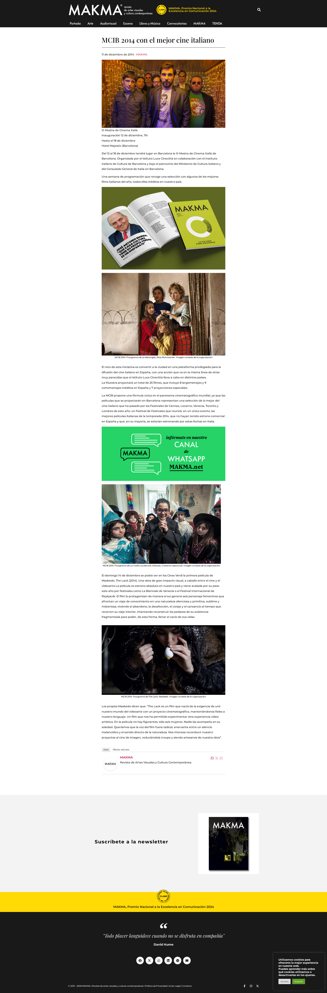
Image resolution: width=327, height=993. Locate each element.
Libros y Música (149, 23)
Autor (106, 749)
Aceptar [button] (298, 981)
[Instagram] (221, 758)
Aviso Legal (174, 986)
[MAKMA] (110, 764)
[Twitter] (217, 758)
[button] (259, 9)
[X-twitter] (257, 986)
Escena (128, 23)
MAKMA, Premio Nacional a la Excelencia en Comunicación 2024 (192, 10)
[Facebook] (212, 758)
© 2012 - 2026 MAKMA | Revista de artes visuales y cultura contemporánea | (106, 986)
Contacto (187, 986)
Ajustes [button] (285, 981)
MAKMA (199, 23)
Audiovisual (108, 23)
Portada (75, 23)
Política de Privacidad (156, 986)
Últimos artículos (121, 749)
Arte (90, 23)
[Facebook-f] (244, 986)
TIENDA (217, 23)
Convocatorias (177, 23)
